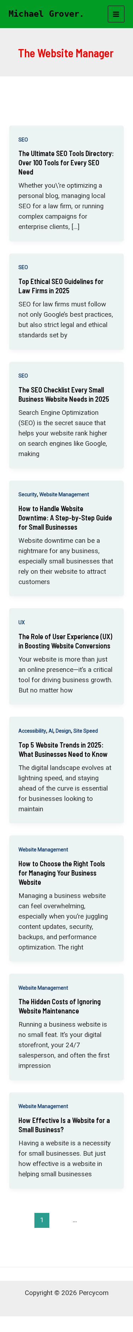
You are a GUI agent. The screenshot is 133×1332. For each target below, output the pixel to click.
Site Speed (85, 731)
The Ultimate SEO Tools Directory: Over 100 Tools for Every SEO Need (66, 162)
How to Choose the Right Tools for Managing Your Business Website (61, 872)
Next (66, 1235)
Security (27, 494)
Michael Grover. (46, 14)
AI (51, 731)
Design (63, 731)
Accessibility (32, 731)
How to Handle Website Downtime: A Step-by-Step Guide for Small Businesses (65, 517)
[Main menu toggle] (116, 14)
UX (21, 622)
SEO (23, 140)
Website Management (64, 494)
